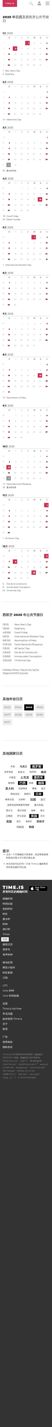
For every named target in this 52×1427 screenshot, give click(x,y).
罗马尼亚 (21, 816)
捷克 (43, 788)
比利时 (22, 799)
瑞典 (33, 810)
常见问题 (8, 1013)
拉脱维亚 (22, 788)
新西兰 (27, 794)
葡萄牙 (29, 821)
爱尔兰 (9, 810)
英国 (9, 821)
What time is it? (10, 1061)
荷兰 (19, 821)
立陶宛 (9, 816)
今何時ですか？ (9, 1074)
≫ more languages (26, 1077)
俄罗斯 (36, 766)
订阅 (5, 977)
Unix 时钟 (8, 990)
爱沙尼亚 (21, 810)
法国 (33, 799)
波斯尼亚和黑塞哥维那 (18, 805)
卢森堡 (12, 777)
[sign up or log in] (39, 4)
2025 (10, 33)
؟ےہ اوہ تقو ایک (9, 1077)
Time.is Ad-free (12, 1008)
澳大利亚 (39, 805)
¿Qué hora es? (10, 1064)
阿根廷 (20, 827)
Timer (6, 934)
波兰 (43, 799)
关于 (5, 1023)
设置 (5, 1003)
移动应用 (8, 962)
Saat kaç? (22, 1074)
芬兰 (42, 816)
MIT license (21, 673)
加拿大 (21, 772)
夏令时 (9, 170)
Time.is (9, 3)
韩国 (31, 827)
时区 (5, 913)
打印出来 (21, 867)
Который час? (22, 1067)
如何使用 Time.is (12, 1018)
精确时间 (8, 898)
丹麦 (13, 766)
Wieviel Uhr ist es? (26, 1071)
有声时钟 (8, 954)
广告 (5, 1036)
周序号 (6, 949)
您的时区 (8, 908)
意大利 (9, 788)
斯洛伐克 (15, 794)
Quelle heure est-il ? (28, 1064)
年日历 (26, 19)
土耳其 (24, 777)
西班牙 (30, 17)
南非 (43, 772)
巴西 (22, 783)
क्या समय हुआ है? (36, 1061)
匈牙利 (33, 772)
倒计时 (6, 929)
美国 (34, 816)
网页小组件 (9, 967)
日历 (4, 939)
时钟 (5, 924)
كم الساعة (44, 1064)
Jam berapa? (9, 1071)
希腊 (31, 783)
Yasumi (24, 670)
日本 (38, 794)
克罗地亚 (8, 772)
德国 (41, 783)
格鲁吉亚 (9, 799)
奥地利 (11, 783)
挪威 (34, 788)
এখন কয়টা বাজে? (8, 1067)
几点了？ (24, 1061)
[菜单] (47, 3)
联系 (5, 1029)
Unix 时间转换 (11, 995)
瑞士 (42, 810)
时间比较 (8, 903)
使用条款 (8, 1041)
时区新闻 (8, 972)
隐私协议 (8, 1047)
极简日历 (8, 944)
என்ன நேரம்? (34, 1074)
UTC (5, 985)
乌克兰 (23, 766)
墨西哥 (38, 777)
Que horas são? (37, 1067)
